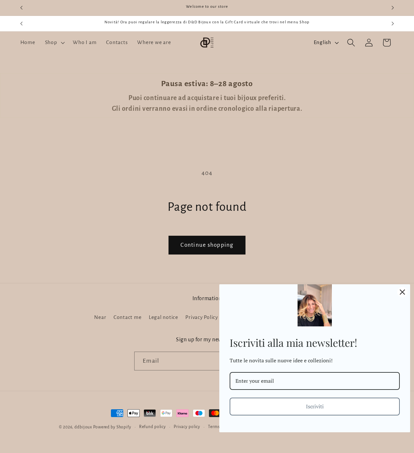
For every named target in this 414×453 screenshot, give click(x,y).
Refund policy (152, 427)
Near (100, 317)
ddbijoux (83, 427)
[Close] (402, 292)
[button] (54, 42)
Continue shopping (206, 245)
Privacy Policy (201, 317)
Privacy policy (187, 427)
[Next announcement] (393, 8)
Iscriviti (315, 406)
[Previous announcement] (21, 8)
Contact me (128, 317)
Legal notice (163, 317)
